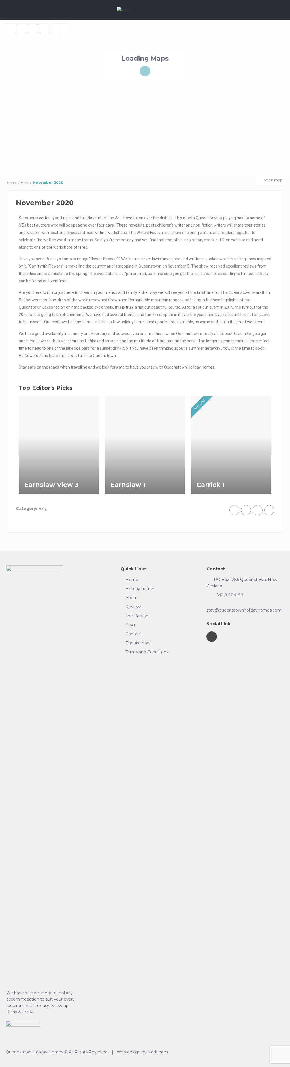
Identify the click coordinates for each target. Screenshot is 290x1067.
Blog (43, 508)
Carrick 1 (211, 484)
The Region (136, 615)
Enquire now (137, 643)
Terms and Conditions (146, 652)
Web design (128, 1052)
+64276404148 (228, 594)
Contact (133, 633)
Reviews (133, 606)
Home (131, 579)
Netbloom (158, 1052)
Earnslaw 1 (128, 484)
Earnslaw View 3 (51, 484)
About (131, 597)
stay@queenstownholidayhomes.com (244, 610)
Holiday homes (140, 588)
